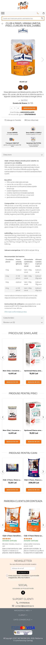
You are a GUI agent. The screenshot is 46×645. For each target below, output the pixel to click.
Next (42, 59)
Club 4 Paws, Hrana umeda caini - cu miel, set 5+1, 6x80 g (12, 480)
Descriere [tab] (7, 155)
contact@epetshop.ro (24, 606)
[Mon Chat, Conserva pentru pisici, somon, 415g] (12, 354)
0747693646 (24, 603)
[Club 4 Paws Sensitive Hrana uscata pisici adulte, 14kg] (12, 520)
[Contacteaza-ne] (37, 13)
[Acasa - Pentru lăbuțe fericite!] (23, 5)
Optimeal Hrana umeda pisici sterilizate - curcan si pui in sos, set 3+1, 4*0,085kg (34, 371)
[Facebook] (23, 593)
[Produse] (3, 13)
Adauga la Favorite (13, 120)
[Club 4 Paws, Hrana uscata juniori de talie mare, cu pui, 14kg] (34, 468)
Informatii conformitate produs (15, 312)
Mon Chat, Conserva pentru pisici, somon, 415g (12, 371)
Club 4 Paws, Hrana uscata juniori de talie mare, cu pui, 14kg (34, 480)
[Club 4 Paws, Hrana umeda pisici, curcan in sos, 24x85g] (23, 57)
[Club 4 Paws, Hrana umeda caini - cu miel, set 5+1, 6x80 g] (12, 468)
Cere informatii (32, 120)
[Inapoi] (1, 23)
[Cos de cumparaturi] (43, 13)
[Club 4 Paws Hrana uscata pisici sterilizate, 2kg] (33, 520)
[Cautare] (42, 18)
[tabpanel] (23, 57)
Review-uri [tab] (9, 322)
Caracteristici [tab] (8, 318)
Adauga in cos (29, 108)
